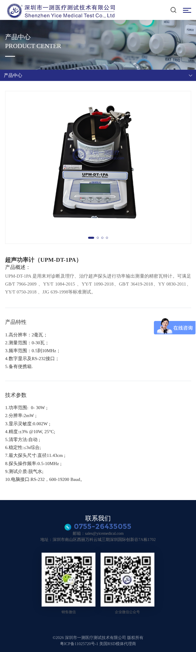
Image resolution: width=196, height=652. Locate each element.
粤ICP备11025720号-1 (79, 644)
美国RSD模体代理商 (117, 644)
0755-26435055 (102, 526)
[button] (91, 238)
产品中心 (13, 75)
